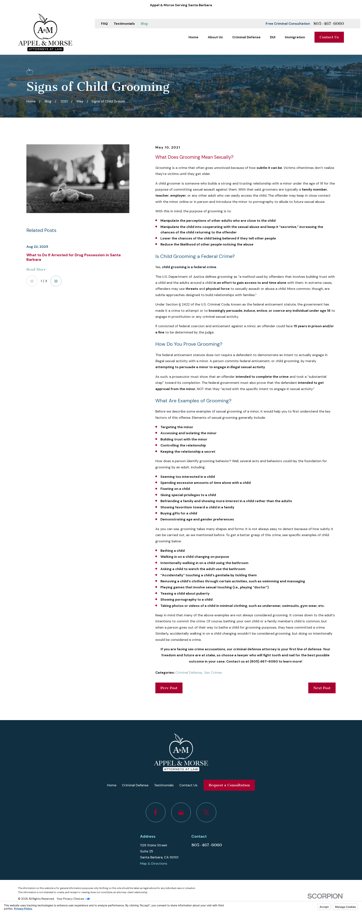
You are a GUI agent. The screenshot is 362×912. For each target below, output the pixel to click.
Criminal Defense (188, 672)
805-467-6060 (328, 23)
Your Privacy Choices (71, 899)
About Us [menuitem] (215, 37)
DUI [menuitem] (272, 37)
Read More (36, 269)
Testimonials (124, 23)
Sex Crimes (213, 672)
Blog (144, 23)
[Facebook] (156, 812)
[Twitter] (206, 812)
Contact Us (329, 37)
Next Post (322, 688)
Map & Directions (153, 863)
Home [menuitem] (193, 37)
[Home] (45, 32)
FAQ (104, 23)
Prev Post (168, 688)
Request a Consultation (229, 785)
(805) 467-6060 (264, 661)
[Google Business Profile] (181, 812)
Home (111, 785)
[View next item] (56, 281)
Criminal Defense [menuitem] (246, 37)
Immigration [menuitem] (295, 37)
